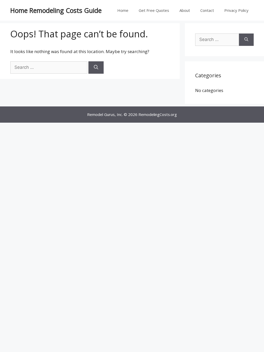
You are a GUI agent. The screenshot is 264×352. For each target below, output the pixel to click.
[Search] (96, 67)
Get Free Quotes (154, 10)
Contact (207, 10)
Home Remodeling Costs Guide (56, 10)
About (184, 10)
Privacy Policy (236, 10)
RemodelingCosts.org (157, 114)
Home (122, 10)
